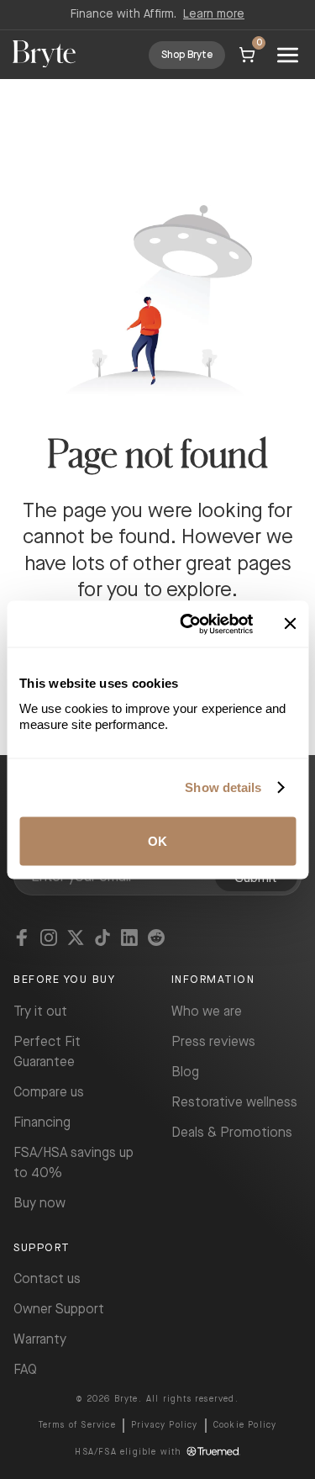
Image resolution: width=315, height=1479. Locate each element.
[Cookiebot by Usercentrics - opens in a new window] (188, 624)
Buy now (39, 1204)
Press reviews (213, 1042)
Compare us (48, 1093)
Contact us (47, 1279)
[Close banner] (290, 624)
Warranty (39, 1340)
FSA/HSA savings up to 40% (73, 1163)
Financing (42, 1123)
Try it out (40, 1012)
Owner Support (58, 1310)
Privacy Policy (164, 1425)
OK (157, 840)
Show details (223, 787)
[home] (44, 55)
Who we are (206, 1012)
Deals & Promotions (231, 1133)
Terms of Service (77, 1425)
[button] (288, 55)
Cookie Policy (245, 1425)
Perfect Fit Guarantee (47, 1052)
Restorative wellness (234, 1103)
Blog (185, 1072)
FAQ (25, 1370)
